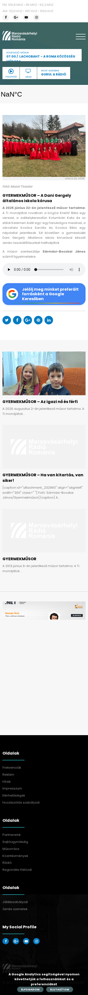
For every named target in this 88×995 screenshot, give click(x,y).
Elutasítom (59, 989)
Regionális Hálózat (17, 870)
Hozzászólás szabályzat (21, 802)
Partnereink (11, 835)
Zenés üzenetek (14, 909)
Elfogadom (30, 989)
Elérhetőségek (13, 795)
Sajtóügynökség (15, 842)
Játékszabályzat (15, 902)
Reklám (8, 775)
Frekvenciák (11, 767)
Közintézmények (15, 856)
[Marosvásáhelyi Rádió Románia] (19, 36)
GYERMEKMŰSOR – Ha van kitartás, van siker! (42, 477)
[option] (44, 610)
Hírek (6, 782)
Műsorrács (10, 849)
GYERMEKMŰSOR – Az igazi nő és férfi (40, 401)
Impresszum (12, 788)
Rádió (7, 863)
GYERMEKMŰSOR (19, 559)
